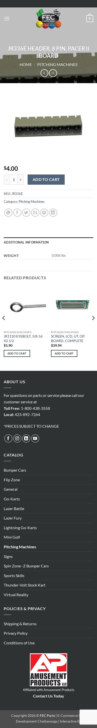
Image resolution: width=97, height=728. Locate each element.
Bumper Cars (15, 470)
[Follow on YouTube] (35, 438)
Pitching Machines (57, 64)
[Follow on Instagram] (17, 438)
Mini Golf (12, 537)
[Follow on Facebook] (8, 438)
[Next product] (44, 73)
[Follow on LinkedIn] (26, 438)
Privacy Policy (16, 633)
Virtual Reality (16, 594)
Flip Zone (12, 479)
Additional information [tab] (26, 242)
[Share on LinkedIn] (53, 212)
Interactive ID (70, 721)
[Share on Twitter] (26, 212)
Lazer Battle (14, 508)
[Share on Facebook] (17, 212)
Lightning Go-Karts (20, 527)
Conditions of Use (19, 642)
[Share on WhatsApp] (8, 212)
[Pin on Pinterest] (44, 212)
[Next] (93, 327)
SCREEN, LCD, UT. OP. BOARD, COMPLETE (68, 338)
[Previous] (4, 327)
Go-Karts (12, 498)
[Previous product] (53, 73)
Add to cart (46, 179)
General (10, 489)
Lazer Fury (13, 518)
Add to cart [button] (17, 353)
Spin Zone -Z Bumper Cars (26, 565)
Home (26, 64)
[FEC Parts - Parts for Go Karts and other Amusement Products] (48, 18)
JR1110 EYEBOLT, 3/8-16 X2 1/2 (23, 338)
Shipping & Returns (20, 623)
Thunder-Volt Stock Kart (25, 585)
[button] (7, 18)
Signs (8, 556)
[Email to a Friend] (35, 212)
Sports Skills (14, 575)
